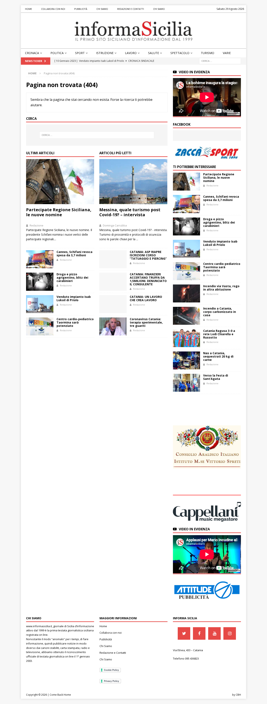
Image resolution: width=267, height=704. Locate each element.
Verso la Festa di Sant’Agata (215, 377)
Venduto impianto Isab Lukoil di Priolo (74, 298)
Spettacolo (179, 53)
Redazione (36, 225)
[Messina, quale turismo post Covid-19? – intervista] (133, 181)
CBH (238, 694)
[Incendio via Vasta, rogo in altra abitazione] (186, 293)
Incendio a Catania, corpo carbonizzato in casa (219, 311)
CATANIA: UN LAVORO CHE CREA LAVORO (146, 298)
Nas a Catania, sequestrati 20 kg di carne (218, 356)
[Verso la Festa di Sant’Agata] (186, 383)
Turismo (207, 53)
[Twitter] (184, 633)
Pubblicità (80, 8)
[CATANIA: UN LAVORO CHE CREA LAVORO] (113, 304)
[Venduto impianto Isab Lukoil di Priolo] (39, 304)
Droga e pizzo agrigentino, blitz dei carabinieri (72, 277)
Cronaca (32, 53)
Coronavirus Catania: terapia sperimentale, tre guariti (146, 322)
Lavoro (131, 53)
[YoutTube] (214, 633)
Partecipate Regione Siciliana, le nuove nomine (58, 212)
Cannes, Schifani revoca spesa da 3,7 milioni (74, 253)
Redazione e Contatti (130, 8)
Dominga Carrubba (115, 225)
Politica (57, 53)
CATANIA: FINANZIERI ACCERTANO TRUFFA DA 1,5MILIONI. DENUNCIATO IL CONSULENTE (148, 279)
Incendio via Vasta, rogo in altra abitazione (221, 287)
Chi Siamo (102, 8)
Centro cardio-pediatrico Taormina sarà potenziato (75, 322)
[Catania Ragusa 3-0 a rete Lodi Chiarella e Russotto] (186, 338)
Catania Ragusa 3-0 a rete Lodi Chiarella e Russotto (219, 334)
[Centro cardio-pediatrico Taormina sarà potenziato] (39, 326)
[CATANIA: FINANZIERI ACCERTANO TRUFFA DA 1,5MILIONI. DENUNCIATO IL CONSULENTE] (113, 282)
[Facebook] (199, 633)
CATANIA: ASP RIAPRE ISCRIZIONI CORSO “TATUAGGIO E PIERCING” (148, 255)
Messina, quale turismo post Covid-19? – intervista (129, 212)
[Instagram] (229, 633)
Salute (153, 53)
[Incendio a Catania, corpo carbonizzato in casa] (186, 316)
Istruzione (104, 53)
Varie (227, 53)
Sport (80, 53)
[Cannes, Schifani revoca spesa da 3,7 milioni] (39, 259)
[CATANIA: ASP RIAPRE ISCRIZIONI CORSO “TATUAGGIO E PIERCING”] (113, 259)
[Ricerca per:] (220, 61)
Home (28, 8)
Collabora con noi (53, 8)
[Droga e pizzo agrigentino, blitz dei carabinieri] (39, 282)
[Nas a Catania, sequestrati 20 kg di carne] (186, 360)
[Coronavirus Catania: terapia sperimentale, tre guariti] (113, 326)
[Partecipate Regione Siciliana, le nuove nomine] (60, 181)
